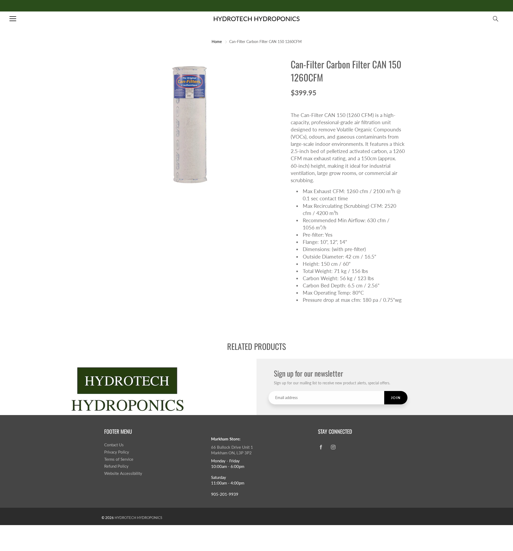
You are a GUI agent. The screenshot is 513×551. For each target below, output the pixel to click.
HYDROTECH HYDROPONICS (256, 18)
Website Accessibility (123, 473)
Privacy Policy (116, 452)
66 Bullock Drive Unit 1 (232, 447)
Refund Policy (116, 466)
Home (217, 41)
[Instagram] (333, 447)
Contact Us (114, 445)
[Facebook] (320, 447)
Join (396, 398)
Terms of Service (118, 459)
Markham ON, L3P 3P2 (231, 453)
